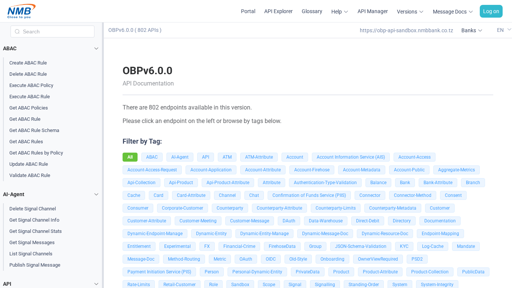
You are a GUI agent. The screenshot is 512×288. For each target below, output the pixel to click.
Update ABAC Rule (28, 164)
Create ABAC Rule (28, 63)
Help (336, 12)
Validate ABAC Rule (29, 175)
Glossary (312, 11)
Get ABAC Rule (24, 119)
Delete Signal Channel (32, 209)
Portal (248, 11)
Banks (468, 30)
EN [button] (501, 30)
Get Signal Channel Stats (35, 231)
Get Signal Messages (32, 242)
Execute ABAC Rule (29, 96)
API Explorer (278, 11)
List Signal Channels (30, 253)
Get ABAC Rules (26, 141)
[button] (52, 48)
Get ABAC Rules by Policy (36, 153)
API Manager (373, 11)
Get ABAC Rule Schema (34, 130)
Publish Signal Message (34, 265)
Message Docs (450, 12)
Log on (491, 11)
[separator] (103, 155)
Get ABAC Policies (28, 108)
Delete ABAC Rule (28, 74)
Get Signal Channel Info (34, 220)
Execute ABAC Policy (31, 85)
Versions (407, 12)
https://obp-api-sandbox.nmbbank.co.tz (406, 30)
